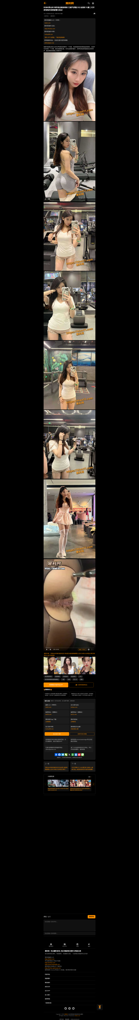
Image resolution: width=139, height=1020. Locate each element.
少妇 (80, 676)
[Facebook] (59, 754)
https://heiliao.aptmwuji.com (53, 968)
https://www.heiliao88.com (52, 964)
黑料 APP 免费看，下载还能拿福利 (55, 37)
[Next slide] (93, 784)
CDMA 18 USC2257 (75, 1019)
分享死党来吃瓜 (82, 685)
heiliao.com (74, 707)
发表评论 (91, 916)
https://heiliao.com (50, 28)
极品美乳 (73, 676)
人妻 (63, 679)
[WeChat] (66, 754)
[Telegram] (62, 754)
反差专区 (46, 16)
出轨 (69, 679)
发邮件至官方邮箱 (82, 734)
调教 (81, 679)
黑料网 (66, 1014)
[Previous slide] (45, 784)
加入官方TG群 (56, 734)
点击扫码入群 (74, 729)
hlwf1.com (47, 23)
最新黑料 (53, 16)
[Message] (82, 754)
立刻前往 (73, 721)
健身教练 (57, 676)
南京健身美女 (48, 676)
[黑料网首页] (69, 3)
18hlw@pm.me (49, 43)
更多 (89, 776)
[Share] (56, 754)
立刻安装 (48, 721)
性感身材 (65, 676)
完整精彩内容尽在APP (56, 685)
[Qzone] (75, 754)
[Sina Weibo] (79, 754)
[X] (69, 754)
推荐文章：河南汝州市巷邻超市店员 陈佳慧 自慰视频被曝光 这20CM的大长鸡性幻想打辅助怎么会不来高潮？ (69, 654)
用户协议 (62, 1019)
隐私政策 (67, 1019)
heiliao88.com (49, 34)
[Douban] (72, 754)
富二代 (75, 679)
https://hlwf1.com (49, 959)
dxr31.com (74, 714)
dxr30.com (48, 714)
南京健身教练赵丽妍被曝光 (52, 679)
